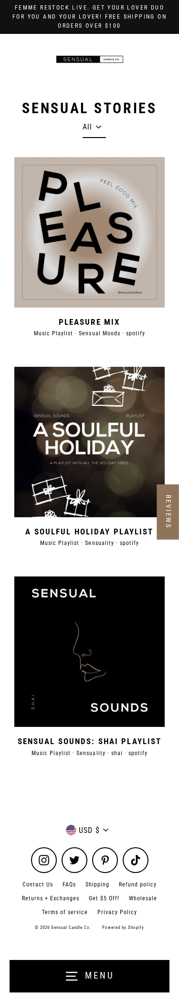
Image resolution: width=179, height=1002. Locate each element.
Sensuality (100, 543)
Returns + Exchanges (50, 898)
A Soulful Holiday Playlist (89, 531)
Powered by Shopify (123, 927)
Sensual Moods (100, 333)
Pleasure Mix (89, 322)
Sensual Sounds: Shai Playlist (89, 741)
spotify (135, 333)
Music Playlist (54, 333)
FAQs (69, 884)
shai (118, 753)
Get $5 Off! (104, 898)
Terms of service (65, 912)
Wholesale (143, 898)
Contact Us (37, 884)
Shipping (97, 884)
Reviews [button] (168, 512)
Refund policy (138, 884)
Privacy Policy (117, 912)
